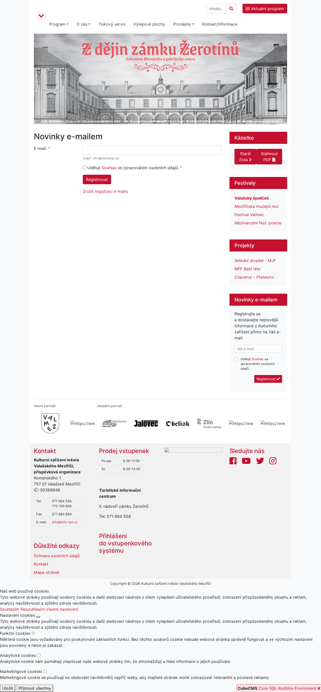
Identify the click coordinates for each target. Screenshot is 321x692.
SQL (273, 688)
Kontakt (45, 451)
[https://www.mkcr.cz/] (81, 423)
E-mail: (40, 148)
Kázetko (244, 138)
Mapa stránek (47, 572)
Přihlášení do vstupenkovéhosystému (125, 543)
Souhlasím (9, 609)
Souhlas (109, 167)
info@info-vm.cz (64, 522)
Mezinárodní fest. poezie (257, 222)
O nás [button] (81, 24)
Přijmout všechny (35, 688)
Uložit (7, 688)
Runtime (285, 688)
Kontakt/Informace (219, 24)
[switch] (33, 633)
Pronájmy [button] (182, 24)
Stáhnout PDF (269, 156)
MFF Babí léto (247, 268)
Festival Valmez (249, 214)
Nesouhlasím (33, 609)
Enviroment (305, 688)
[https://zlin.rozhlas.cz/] (208, 423)
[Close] (38, 616)
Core (263, 688)
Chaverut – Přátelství (254, 277)
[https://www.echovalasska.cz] (113, 423)
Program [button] (57, 24)
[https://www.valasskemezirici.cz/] (49, 423)
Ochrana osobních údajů (57, 555)
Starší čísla (245, 156)
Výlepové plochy (149, 24)
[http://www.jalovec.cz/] (144, 423)
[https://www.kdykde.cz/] (240, 423)
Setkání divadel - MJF (255, 260)
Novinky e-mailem (256, 300)
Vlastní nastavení (62, 609)
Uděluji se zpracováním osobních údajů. (133, 167)
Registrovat (97, 179)
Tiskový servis (111, 24)
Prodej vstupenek (124, 451)
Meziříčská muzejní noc (256, 206)
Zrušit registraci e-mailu (105, 191)
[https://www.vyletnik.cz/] (271, 423)
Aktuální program (267, 8)
